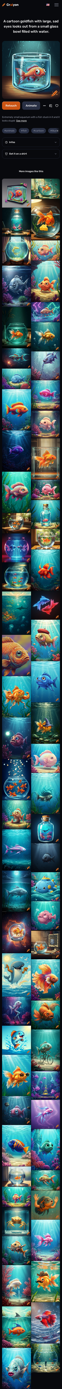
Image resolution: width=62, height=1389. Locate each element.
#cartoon (38, 130)
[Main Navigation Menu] (56, 5)
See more (21, 120)
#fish (24, 130)
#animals (9, 130)
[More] (44, 106)
